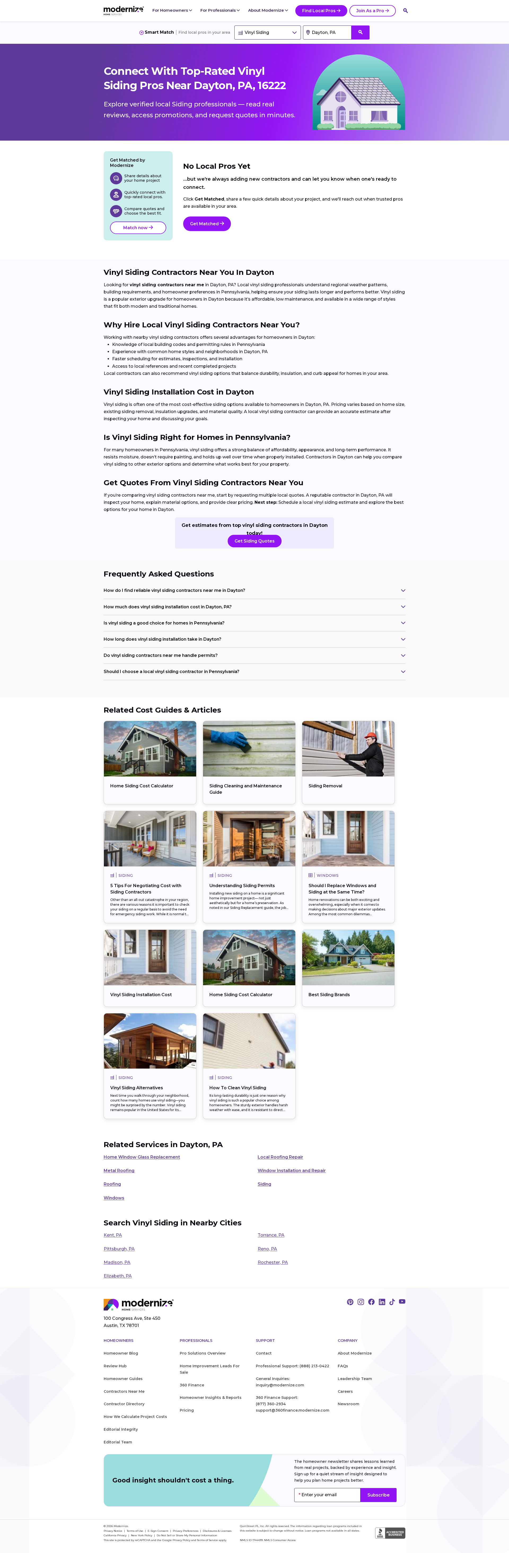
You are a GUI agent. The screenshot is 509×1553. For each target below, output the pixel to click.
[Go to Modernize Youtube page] (402, 1302)
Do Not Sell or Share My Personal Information (187, 1535)
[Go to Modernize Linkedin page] (382, 1302)
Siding (264, 1184)
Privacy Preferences (186, 1531)
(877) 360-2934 (271, 1404)
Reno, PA (267, 1248)
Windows (114, 1197)
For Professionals (218, 10)
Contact (264, 1353)
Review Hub (115, 1366)
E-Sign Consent (158, 1531)
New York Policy (142, 1535)
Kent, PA (113, 1235)
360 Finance (192, 1385)
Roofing (112, 1184)
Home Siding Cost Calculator (141, 785)
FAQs (343, 1366)
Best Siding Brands (329, 994)
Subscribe (378, 1495)
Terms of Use (135, 1531)
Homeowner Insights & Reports (211, 1397)
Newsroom (348, 1404)
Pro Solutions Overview (203, 1353)
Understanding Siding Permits (242, 885)
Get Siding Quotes (255, 541)
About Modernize (266, 10)
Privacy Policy (181, 1540)
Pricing (187, 1410)
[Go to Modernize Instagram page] (361, 1302)
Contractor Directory (124, 1404)
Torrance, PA (271, 1235)
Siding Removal (325, 785)
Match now (136, 227)
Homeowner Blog (121, 1353)
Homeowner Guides (123, 1378)
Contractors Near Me (124, 1391)
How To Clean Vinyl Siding (237, 1087)
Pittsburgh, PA (119, 1248)
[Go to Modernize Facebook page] (371, 1302)
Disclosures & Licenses (217, 1531)
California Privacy (115, 1535)
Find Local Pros (319, 10)
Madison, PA (117, 1262)
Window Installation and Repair (292, 1170)
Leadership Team (355, 1378)
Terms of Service (207, 1540)
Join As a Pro (370, 10)
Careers (345, 1391)
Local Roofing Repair (280, 1157)
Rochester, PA (273, 1262)
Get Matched (205, 223)
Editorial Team (118, 1442)
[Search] (406, 11)
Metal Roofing (119, 1170)
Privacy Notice (113, 1531)
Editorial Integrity (121, 1429)
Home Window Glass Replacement (142, 1157)
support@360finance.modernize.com (292, 1410)
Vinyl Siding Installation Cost (141, 994)
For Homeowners (170, 10)
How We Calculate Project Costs (135, 1416)
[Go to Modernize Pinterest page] (350, 1302)
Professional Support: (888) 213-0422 (292, 1366)
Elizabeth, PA (118, 1275)
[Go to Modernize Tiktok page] (392, 1302)
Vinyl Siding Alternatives (136, 1087)
